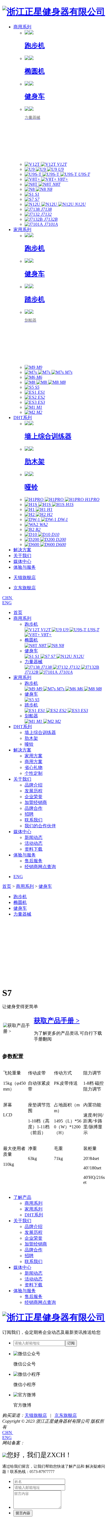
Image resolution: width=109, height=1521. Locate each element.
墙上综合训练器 (40, 732)
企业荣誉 (33, 796)
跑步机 (31, 624)
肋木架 (31, 738)
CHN (7, 597)
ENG (7, 602)
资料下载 (33, 849)
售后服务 (33, 860)
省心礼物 (33, 767)
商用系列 (22, 26)
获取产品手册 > (57, 1020)
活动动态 (33, 843)
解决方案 (22, 549)
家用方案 (33, 755)
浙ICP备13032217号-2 (46, 1442)
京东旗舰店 (65, 1415)
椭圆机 (31, 640)
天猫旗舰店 (36, 1415)
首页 (17, 612)
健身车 (31, 650)
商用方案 (33, 761)
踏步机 (31, 705)
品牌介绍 (33, 785)
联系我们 (33, 820)
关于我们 (22, 555)
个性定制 (33, 773)
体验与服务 (24, 567)
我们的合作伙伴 (40, 825)
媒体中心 (22, 561)
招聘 (29, 814)
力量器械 (33, 661)
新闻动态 (33, 837)
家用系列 (22, 229)
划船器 (31, 715)
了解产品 (22, 1197)
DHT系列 (22, 417)
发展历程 (33, 790)
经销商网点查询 (40, 866)
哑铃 (29, 744)
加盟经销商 (36, 802)
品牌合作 (33, 808)
